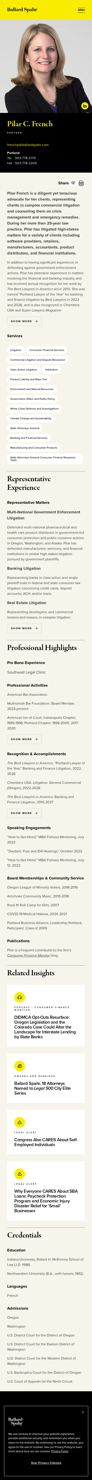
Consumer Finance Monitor (28, 955)
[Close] (83, 1412)
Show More (21, 321)
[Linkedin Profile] (84, 105)
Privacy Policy (59, 1451)
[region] (46, 1441)
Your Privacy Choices (46, 1463)
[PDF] (81, 183)
